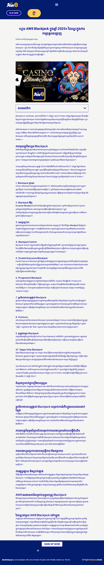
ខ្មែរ (34, 14)
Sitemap (93, 559)
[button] (56, 4)
